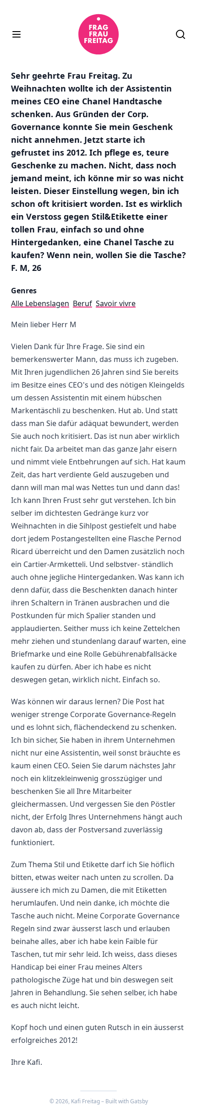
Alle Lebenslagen (40, 303)
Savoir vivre (116, 303)
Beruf (82, 303)
